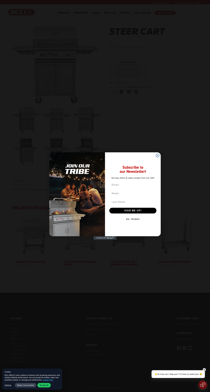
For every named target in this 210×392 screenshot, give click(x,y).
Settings (8, 385)
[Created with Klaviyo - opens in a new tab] (105, 238)
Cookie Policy (48, 380)
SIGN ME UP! (133, 210)
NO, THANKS (133, 219)
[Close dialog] (157, 155)
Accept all (44, 385)
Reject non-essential (25, 385)
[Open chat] (203, 385)
